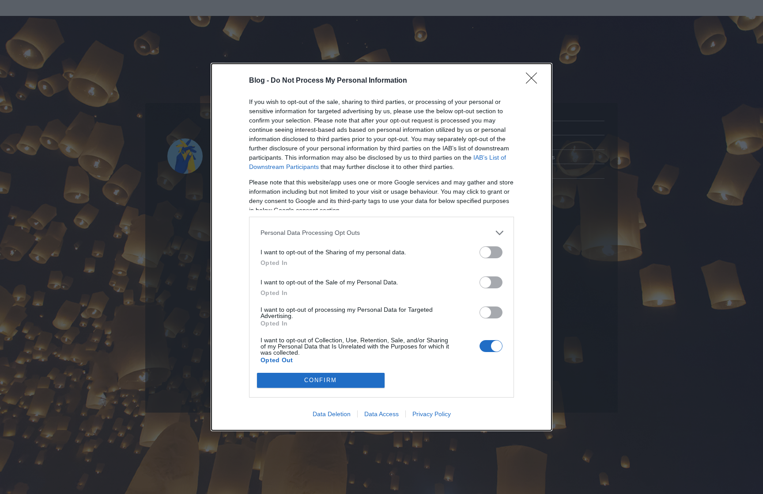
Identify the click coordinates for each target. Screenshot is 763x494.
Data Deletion (332, 413)
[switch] (491, 252)
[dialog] (381, 247)
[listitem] (381, 232)
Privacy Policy (431, 413)
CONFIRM (320, 380)
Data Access (381, 413)
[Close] (534, 81)
